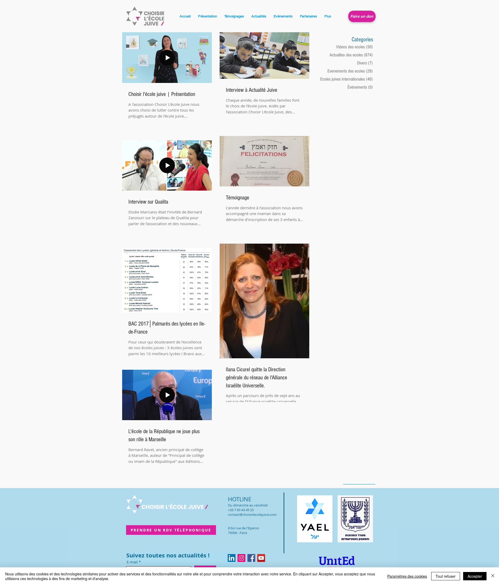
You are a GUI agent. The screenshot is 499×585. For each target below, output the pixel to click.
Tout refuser (446, 576)
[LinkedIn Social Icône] (231, 558)
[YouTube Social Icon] (261, 558)
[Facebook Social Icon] (251, 558)
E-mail (132, 562)
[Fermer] (493, 576)
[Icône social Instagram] (241, 558)
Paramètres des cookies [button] (407, 576)
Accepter (475, 576)
